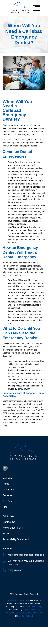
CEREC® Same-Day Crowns (28, 613)
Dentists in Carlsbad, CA (18, 600)
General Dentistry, (33, 606)
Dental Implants (26, 616)
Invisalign (10, 613)
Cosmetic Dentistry (31, 610)
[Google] (5, 468)
